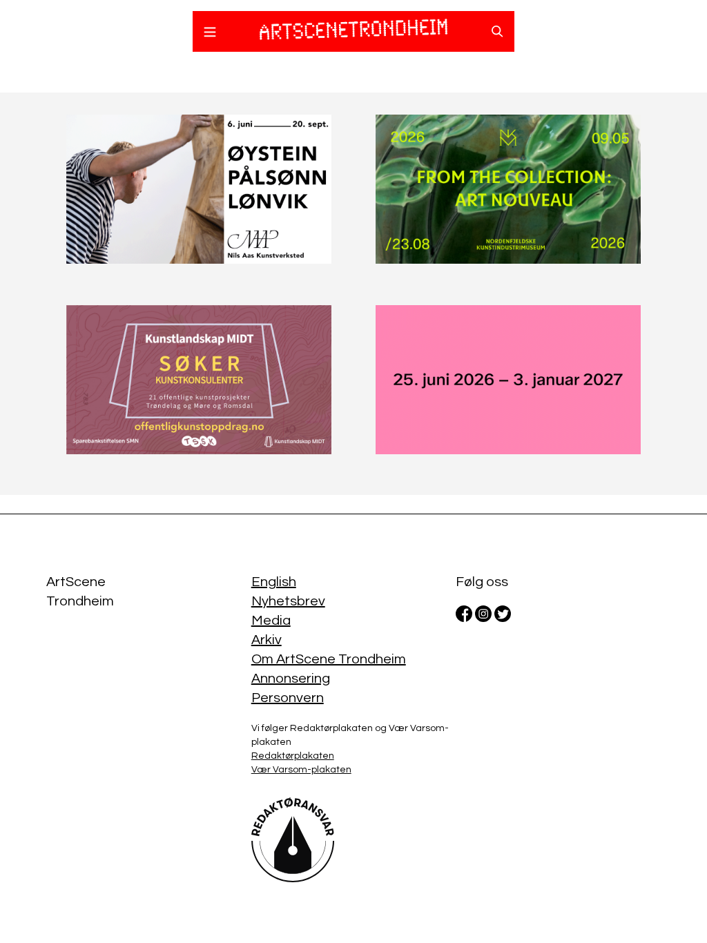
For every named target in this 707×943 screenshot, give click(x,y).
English (273, 582)
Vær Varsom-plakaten (301, 770)
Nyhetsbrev (288, 601)
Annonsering (290, 679)
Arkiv (266, 640)
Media (271, 621)
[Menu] (210, 34)
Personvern (287, 698)
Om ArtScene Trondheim (328, 659)
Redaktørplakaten (292, 756)
